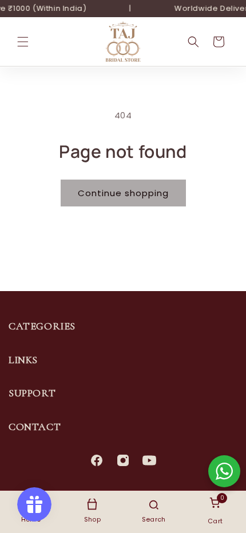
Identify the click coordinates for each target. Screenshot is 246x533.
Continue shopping (123, 193)
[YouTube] (149, 460)
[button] (22, 41)
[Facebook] (97, 460)
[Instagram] (123, 460)
